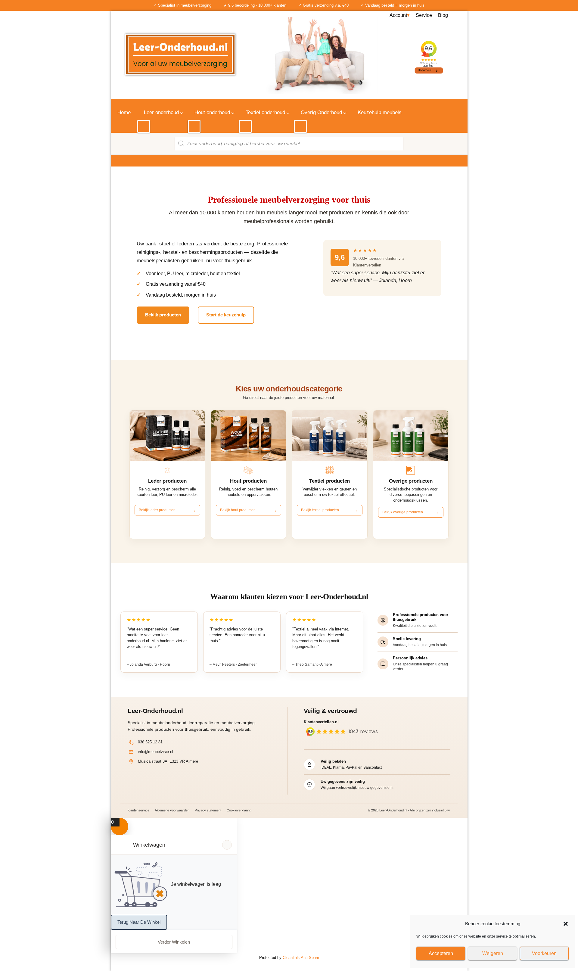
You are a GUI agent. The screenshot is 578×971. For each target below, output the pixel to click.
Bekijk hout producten (238, 510)
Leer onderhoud (161, 112)
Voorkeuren (544, 953)
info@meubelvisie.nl (155, 751)
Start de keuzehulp (226, 314)
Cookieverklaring (239, 810)
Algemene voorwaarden (172, 810)
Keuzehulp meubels (380, 112)
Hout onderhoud (212, 112)
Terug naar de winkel (138, 922)
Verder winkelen (174, 942)
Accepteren (441, 953)
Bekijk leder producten (157, 510)
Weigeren (492, 953)
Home (124, 112)
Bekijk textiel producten (320, 510)
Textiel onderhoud (265, 112)
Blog (443, 15)
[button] (566, 924)
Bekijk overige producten (402, 512)
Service (424, 15)
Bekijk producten (163, 314)
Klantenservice (138, 810)
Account (398, 15)
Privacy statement (208, 810)
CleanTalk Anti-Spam (301, 957)
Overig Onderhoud (321, 112)
